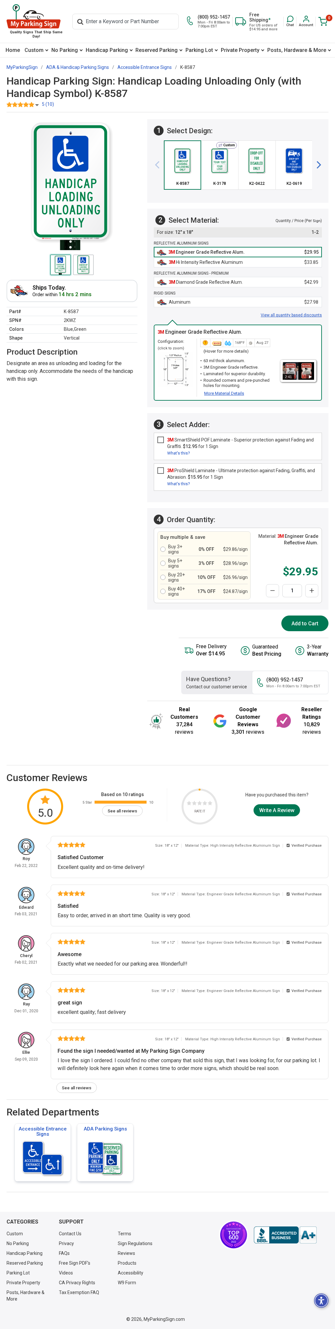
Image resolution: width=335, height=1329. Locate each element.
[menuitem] (12, 50)
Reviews (126, 1253)
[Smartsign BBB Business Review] (285, 1234)
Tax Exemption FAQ (79, 1292)
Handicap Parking (107, 50)
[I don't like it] (194, 804)
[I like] (204, 804)
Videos (66, 1272)
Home (13, 50)
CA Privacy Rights (77, 1282)
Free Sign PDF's (74, 1263)
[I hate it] (189, 804)
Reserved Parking (156, 50)
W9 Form (127, 1282)
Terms (124, 1233)
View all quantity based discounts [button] (291, 315)
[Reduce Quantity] (272, 590)
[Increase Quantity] (311, 590)
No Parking (64, 50)
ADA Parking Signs (105, 1129)
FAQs (64, 1253)
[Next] (316, 165)
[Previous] (160, 165)
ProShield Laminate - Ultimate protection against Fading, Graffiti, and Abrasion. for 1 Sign (241, 474)
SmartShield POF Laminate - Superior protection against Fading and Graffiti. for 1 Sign (240, 443)
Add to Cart (304, 623)
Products (127, 1263)
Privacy (66, 1243)
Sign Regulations (135, 1243)
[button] (290, 21)
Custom (34, 50)
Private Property (240, 50)
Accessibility (130, 1272)
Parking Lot (199, 50)
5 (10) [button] (48, 104)
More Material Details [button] (224, 393)
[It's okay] (199, 804)
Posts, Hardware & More (296, 50)
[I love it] (210, 804)
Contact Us (70, 1233)
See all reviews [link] (122, 811)
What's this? (178, 453)
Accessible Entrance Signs (43, 1131)
